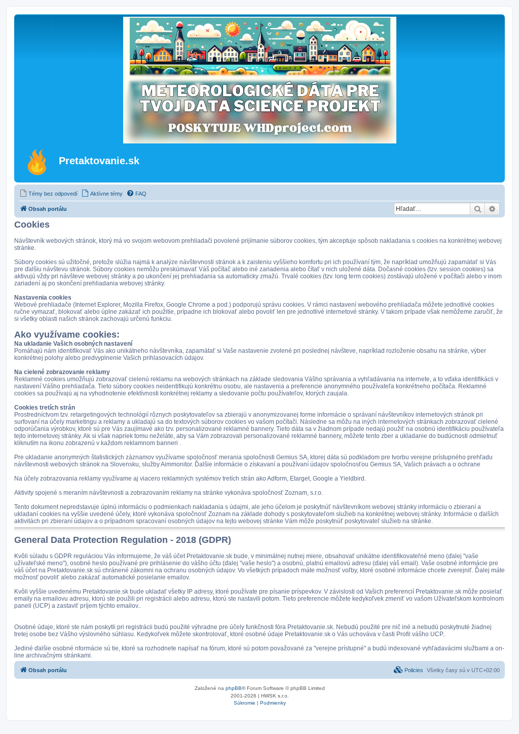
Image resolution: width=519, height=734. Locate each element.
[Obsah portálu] (38, 161)
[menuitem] (48, 194)
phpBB (234, 688)
